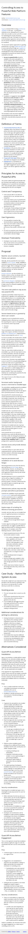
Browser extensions (7, 273)
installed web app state (20, 46)
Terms (18, 931)
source (24, 931)
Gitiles (9, 931)
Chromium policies (6, 495)
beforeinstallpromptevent (10, 691)
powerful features (8, 772)
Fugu (3, 29)
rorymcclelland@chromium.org (17, 20)
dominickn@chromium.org (13, 18)
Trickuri (21, 335)
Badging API (5, 366)
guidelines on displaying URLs (9, 333)
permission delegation (9, 281)
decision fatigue (15, 467)
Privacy (13, 931)
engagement (22, 48)
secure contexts (11, 262)
